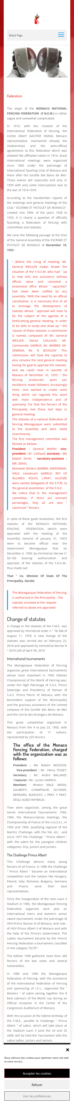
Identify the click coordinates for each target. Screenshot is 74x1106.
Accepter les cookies (37, 1073)
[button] (68, 1050)
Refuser (37, 1085)
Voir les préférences (37, 1096)
